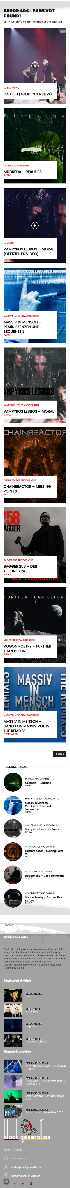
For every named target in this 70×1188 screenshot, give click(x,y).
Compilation (11, 734)
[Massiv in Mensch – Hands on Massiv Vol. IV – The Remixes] (35, 704)
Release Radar (15, 767)
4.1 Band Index (34, 994)
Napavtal (31, 1026)
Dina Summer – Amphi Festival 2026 (45, 1097)
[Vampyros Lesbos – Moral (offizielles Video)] (35, 225)
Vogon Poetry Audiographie (20, 640)
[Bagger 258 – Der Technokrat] (35, 545)
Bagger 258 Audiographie (18, 560)
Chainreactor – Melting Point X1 (27, 489)
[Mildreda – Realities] (35, 145)
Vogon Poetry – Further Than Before (27, 648)
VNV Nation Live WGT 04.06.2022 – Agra (46, 1067)
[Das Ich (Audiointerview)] (35, 66)
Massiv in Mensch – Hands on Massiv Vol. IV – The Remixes (28, 726)
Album (7, 175)
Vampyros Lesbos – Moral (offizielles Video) (29, 251)
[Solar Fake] (13, 1010)
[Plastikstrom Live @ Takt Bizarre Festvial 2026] (13, 1081)
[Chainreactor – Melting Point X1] (35, 465)
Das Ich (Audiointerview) (28, 94)
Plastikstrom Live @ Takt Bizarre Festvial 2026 (45, 1082)
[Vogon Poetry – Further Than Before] (35, 625)
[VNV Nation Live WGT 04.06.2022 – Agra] (13, 1066)
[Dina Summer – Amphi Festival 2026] (13, 1096)
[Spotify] (31, 1184)
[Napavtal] (13, 1025)
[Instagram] (15, 1184)
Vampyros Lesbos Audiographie (21, 405)
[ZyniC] (13, 995)
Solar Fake (32, 1011)
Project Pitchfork (36, 1041)
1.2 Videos (9, 243)
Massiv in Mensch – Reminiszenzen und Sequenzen (22, 327)
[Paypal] (23, 1184)
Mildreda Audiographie (16, 166)
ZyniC (29, 996)
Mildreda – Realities (23, 171)
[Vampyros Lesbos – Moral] (35, 385)
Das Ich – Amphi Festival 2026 (44, 1112)
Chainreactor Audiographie (20, 480)
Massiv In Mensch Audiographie (21, 316)
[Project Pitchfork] (13, 1040)
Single (7, 415)
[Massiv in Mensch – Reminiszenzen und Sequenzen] (35, 305)
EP (5, 495)
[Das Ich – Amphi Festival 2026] (13, 1111)
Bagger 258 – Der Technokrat (20, 569)
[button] (6, 1181)
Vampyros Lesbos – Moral (29, 411)
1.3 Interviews (11, 88)
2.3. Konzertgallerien (37, 1063)
